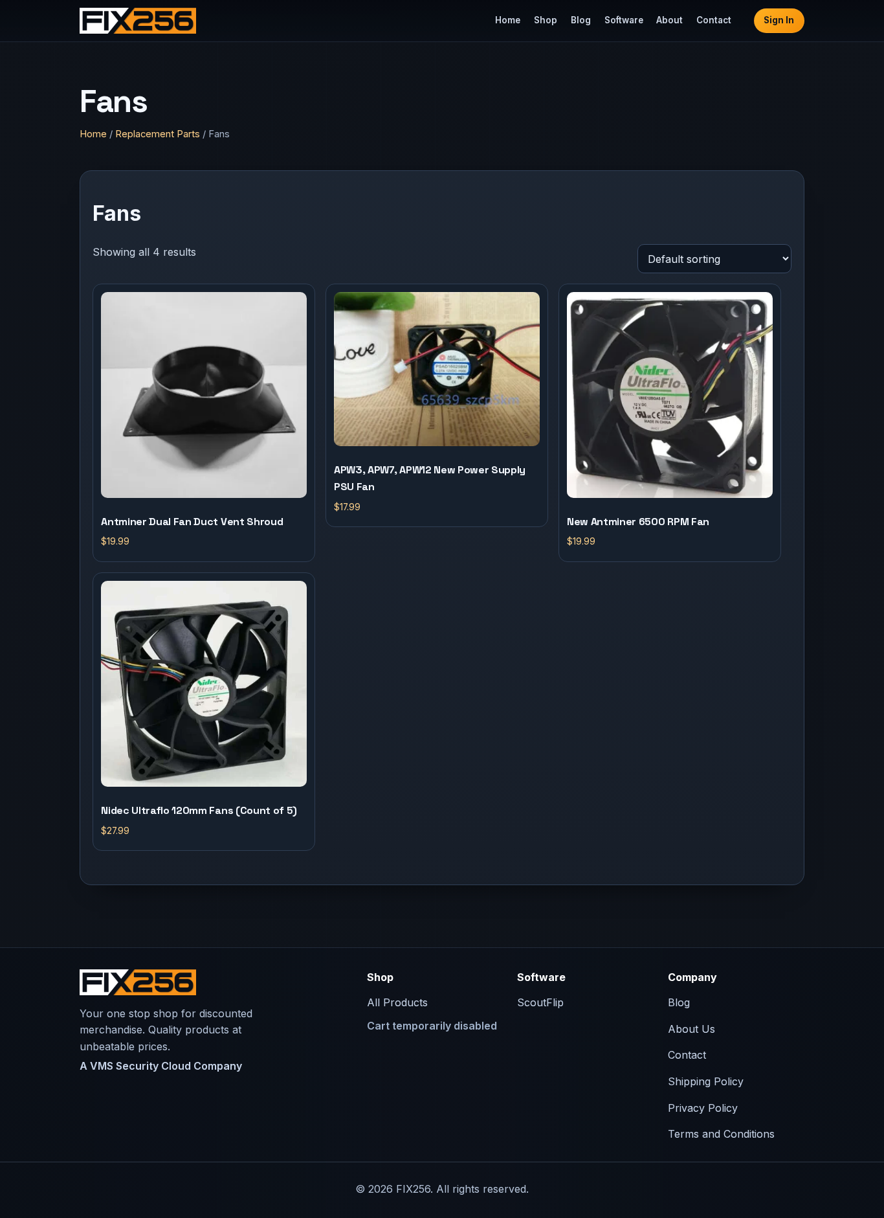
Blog (581, 20)
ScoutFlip (540, 1002)
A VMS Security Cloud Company (161, 1065)
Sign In (779, 20)
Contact (713, 20)
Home (507, 20)
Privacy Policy (703, 1107)
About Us (691, 1028)
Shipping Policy (706, 1081)
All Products (397, 1002)
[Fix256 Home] (138, 21)
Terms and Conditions (721, 1133)
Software (623, 20)
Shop (545, 20)
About (669, 20)
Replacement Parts (157, 134)
